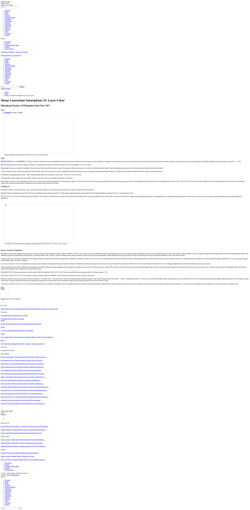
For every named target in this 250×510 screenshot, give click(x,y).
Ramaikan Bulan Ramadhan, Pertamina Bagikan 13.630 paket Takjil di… (23, 446)
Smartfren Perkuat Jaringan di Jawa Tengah (14, 315)
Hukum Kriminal (10, 17)
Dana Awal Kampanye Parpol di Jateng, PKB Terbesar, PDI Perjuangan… (24, 357)
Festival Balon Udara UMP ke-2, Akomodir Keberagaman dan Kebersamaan (24, 426)
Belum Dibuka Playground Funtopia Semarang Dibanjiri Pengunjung (22, 367)
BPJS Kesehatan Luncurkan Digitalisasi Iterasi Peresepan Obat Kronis (22, 373)
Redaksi (7, 47)
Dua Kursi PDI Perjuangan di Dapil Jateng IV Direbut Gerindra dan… (22, 383)
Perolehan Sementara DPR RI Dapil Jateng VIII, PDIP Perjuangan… (22, 393)
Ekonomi (7, 10)
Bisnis (6, 12)
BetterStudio (15, 475)
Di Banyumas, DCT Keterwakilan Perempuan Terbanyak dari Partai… (22, 364)
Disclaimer (8, 42)
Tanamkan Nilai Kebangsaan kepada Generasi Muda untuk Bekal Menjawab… (25, 387)
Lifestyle (7, 30)
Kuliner (7, 35)
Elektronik (8, 26)
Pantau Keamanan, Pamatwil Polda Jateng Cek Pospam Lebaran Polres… (23, 430)
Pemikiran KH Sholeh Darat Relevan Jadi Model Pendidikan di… (21, 380)
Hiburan (7, 28)
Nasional (7, 16)
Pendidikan (8, 21)
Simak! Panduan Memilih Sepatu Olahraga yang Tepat (17, 456)
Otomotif (7, 23)
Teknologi (8, 24)
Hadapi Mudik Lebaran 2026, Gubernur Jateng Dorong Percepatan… (22, 443)
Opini (6, 31)
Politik (7, 14)
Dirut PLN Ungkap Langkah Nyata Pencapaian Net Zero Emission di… (23, 403)
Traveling (8, 33)
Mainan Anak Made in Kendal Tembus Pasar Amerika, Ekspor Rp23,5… (23, 377)
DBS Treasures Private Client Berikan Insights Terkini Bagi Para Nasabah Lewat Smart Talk (29, 309)
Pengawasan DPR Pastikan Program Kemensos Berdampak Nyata (21, 433)
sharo (2, 287)
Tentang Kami (9, 49)
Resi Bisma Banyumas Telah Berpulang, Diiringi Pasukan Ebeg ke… (22, 360)
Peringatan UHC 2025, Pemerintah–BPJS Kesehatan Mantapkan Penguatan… (25, 397)
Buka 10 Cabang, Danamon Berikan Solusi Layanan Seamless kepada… (23, 459)
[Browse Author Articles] (5, 297)
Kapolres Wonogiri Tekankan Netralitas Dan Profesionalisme (19, 453)
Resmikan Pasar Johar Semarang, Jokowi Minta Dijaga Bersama (20, 400)
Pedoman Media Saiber (12, 45)
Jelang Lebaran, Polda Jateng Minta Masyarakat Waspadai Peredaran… (23, 439)
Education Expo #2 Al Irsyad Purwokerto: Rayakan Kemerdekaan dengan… (24, 390)
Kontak (7, 43)
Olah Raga (8, 19)
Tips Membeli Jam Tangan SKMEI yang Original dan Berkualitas (21, 370)
